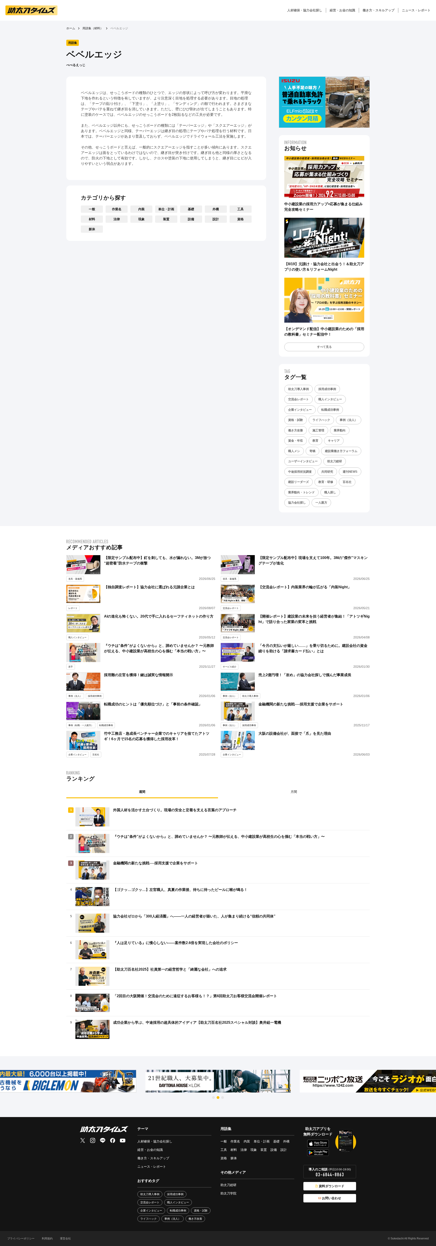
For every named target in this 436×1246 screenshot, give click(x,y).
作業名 (116, 209)
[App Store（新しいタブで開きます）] (318, 1144)
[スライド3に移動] (222, 1097)
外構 (216, 209)
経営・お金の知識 (342, 10)
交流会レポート (298, 399)
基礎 (191, 209)
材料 (92, 219)
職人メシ (294, 451)
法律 (117, 219)
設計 (216, 219)
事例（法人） (348, 420)
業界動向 (340, 430)
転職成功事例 (330, 409)
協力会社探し (297, 502)
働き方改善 (295, 430)
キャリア (334, 440)
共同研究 (327, 471)
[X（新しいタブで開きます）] (82, 1140)
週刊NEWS (350, 471)
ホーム (70, 28)
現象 (141, 219)
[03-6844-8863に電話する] (330, 1174)
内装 (141, 209)
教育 (315, 440)
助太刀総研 (334, 461)
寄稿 (312, 451)
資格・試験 (295, 420)
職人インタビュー (330, 399)
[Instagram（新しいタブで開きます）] (92, 1140)
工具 (240, 209)
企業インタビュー (300, 409)
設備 (191, 219)
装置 (166, 219)
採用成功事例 (327, 389)
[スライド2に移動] (218, 1097)
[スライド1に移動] (213, 1097)
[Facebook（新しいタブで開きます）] (112, 1140)
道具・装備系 (75, 579)
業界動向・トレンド (301, 492)
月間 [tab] (294, 792)
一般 (92, 209)
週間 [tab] (142, 792)
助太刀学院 (228, 1193)
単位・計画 (166, 209)
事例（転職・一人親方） (80, 725)
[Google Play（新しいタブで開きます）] (318, 1153)
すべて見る (324, 347)
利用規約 (47, 1238)
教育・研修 (325, 482)
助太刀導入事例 (298, 389)
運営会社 (65, 1238)
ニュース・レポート (416, 10)
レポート (72, 608)
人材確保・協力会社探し (304, 10)
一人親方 (321, 502)
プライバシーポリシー (21, 1238)
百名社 (347, 482)
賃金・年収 (295, 440)
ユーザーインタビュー (303, 461)
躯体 (92, 229)
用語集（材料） (92, 28)
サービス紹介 (229, 666)
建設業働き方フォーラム (341, 451)
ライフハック (321, 420)
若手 (70, 666)
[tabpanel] (218, 923)
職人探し (330, 492)
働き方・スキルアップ (378, 10)
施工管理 (318, 430)
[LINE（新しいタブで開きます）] (102, 1140)
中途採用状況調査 (300, 471)
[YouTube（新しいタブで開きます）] (122, 1140)
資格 (240, 219)
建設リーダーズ (298, 482)
